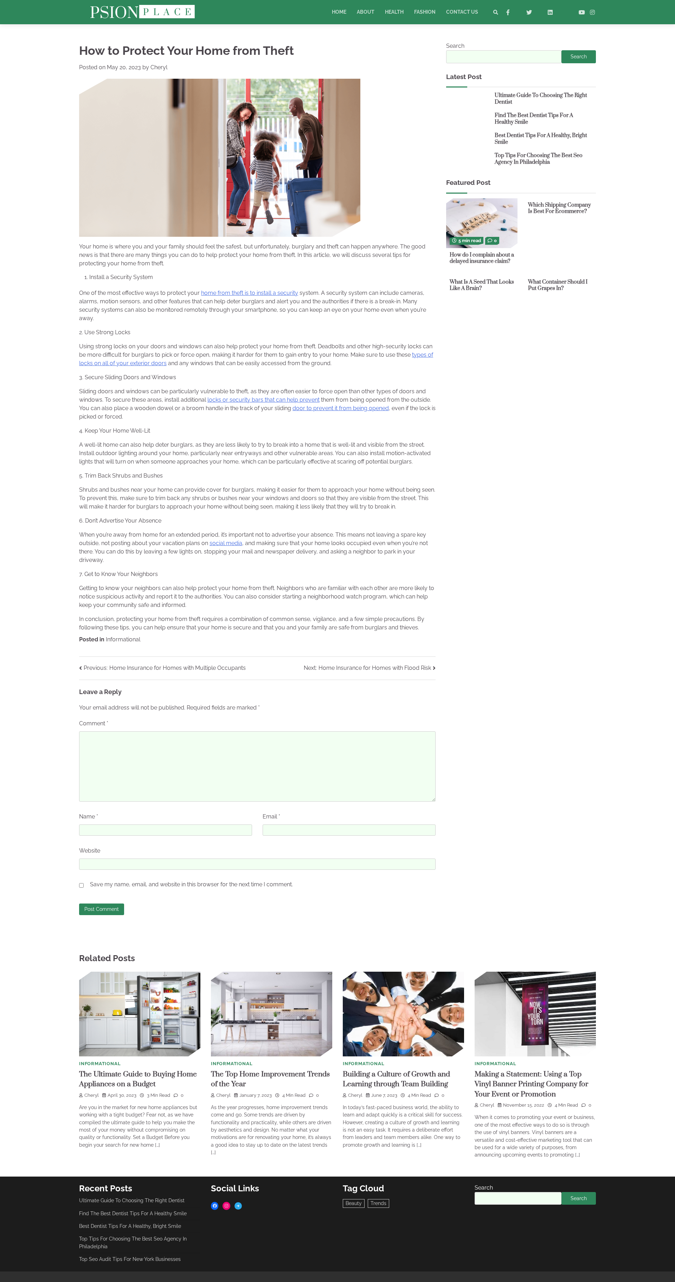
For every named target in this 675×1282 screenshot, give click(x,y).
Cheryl (158, 67)
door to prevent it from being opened (340, 408)
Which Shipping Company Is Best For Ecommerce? (559, 208)
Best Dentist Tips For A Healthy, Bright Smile (541, 138)
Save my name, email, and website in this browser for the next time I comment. (191, 884)
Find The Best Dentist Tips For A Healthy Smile (534, 118)
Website (89, 850)
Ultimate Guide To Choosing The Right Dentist (541, 98)
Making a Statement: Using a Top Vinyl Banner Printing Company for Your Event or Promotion (531, 1084)
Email (271, 816)
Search (455, 46)
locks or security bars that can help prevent (263, 399)
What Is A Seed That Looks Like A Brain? (482, 285)
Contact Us (462, 12)
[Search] (495, 12)
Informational (123, 639)
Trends (378, 1203)
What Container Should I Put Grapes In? (557, 285)
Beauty (354, 1203)
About (365, 12)
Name (88, 816)
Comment (93, 723)
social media (226, 543)
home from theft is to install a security (249, 293)
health (394, 12)
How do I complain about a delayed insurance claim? (482, 258)
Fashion (425, 12)
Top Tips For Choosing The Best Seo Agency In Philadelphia (539, 159)
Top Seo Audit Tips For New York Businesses (130, 1259)
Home (339, 12)
